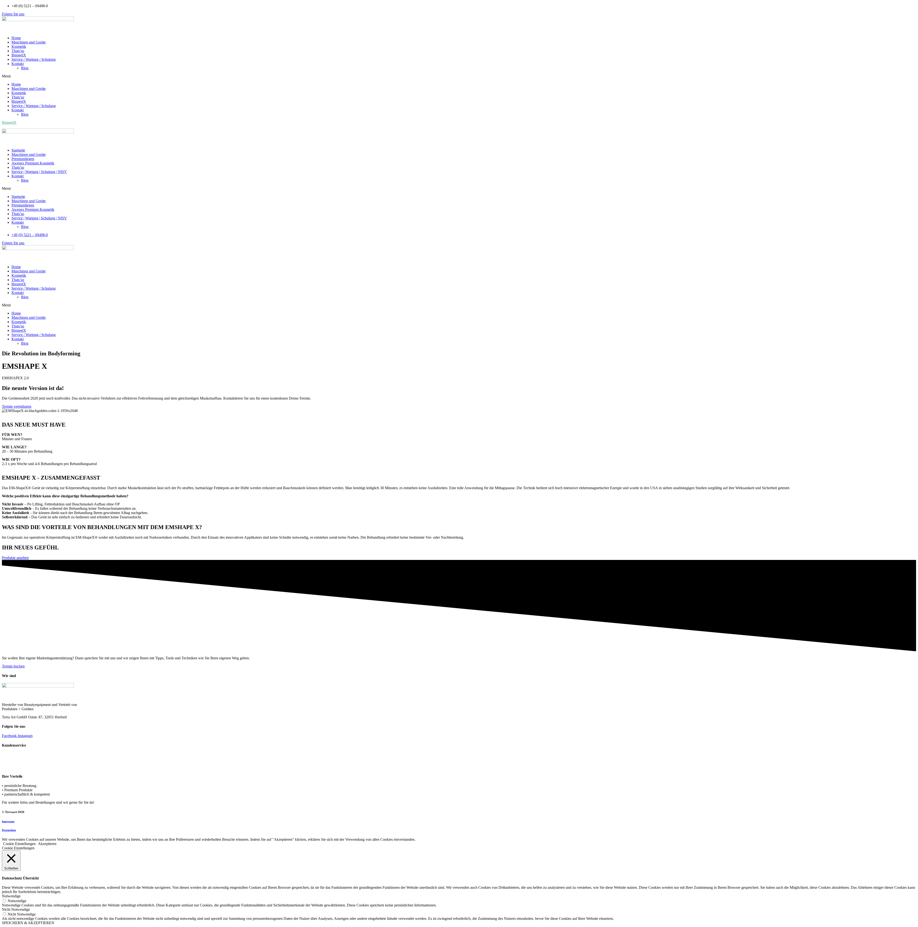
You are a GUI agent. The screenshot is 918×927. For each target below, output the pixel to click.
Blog (24, 68)
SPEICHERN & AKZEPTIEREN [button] (28, 923)
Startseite (18, 150)
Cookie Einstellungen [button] (19, 844)
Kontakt (17, 64)
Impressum (8, 821)
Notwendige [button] (11, 896)
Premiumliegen (22, 159)
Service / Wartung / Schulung (33, 59)
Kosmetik (18, 46)
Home (16, 38)
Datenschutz (9, 830)
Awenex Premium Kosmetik (32, 163)
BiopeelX (18, 55)
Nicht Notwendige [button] (16, 909)
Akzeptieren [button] (47, 844)
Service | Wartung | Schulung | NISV (39, 172)
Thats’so (17, 51)
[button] (13, 14)
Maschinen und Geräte (28, 42)
